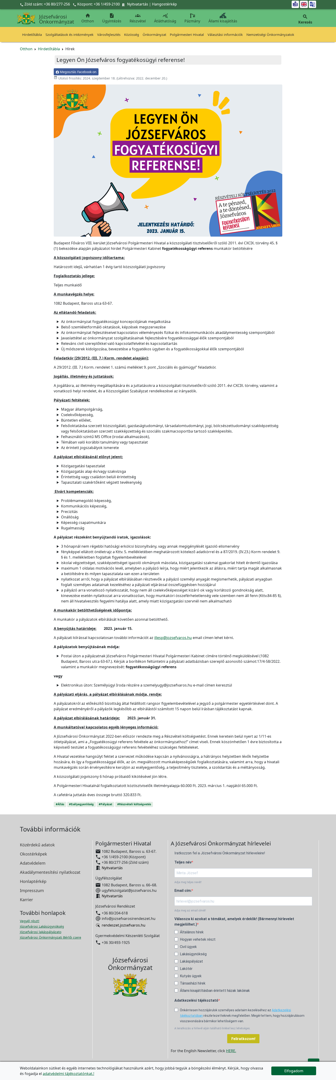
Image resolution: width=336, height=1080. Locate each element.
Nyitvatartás (137, 4)
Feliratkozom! (243, 1039)
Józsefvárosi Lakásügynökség (42, 926)
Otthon (87, 18)
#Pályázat (105, 804)
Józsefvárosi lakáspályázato (40, 932)
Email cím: (183, 890)
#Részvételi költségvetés (134, 804)
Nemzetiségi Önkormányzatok (270, 34)
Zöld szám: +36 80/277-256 (45, 4)
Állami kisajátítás (222, 21)
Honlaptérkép (33, 881)
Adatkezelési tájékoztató (196, 1000)
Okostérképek (33, 854)
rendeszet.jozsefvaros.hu (123, 925)
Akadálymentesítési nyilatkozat (50, 872)
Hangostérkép (164, 4)
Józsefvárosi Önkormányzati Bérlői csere (50, 937)
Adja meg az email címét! (190, 910)
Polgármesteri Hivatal (187, 34)
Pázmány (192, 21)
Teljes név (183, 862)
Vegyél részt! (29, 921)
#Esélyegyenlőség (81, 804)
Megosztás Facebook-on (77, 72)
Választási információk (225, 34)
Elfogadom (293, 1070)
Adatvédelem (32, 863)
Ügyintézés (111, 18)
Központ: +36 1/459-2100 (98, 4)
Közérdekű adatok (37, 845)
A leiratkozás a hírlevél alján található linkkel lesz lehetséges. (212, 1028)
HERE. (231, 1050)
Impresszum (32, 890)
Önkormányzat (154, 34)
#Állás (60, 804)
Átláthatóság (165, 18)
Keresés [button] (305, 19)
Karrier (26, 899)
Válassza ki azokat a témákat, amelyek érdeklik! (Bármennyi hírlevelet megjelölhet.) (234, 922)
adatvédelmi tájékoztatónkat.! (68, 1073)
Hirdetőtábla (32, 34)
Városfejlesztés (108, 34)
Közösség (131, 34)
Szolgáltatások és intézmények (69, 34)
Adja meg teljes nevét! (188, 882)
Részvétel (138, 18)
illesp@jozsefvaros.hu (173, 637)
